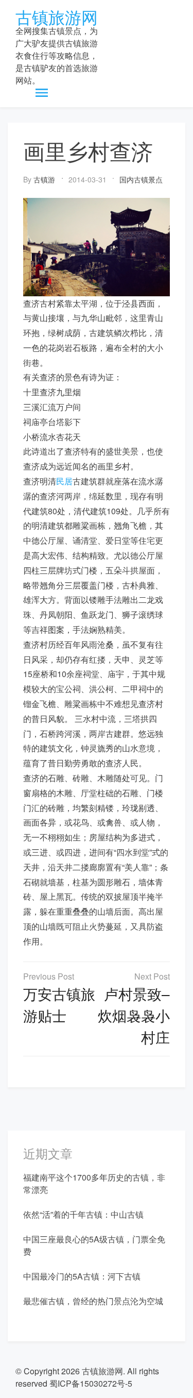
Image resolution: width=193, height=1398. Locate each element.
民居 (64, 481)
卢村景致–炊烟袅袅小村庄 (134, 1015)
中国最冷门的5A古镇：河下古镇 (82, 1276)
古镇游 (44, 179)
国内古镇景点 (141, 179)
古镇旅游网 (56, 16)
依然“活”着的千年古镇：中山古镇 (83, 1214)
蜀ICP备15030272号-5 (90, 1383)
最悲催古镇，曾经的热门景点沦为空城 (93, 1301)
